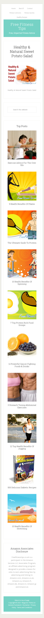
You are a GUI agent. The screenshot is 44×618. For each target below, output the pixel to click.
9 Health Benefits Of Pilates (22, 204)
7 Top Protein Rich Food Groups (21, 323)
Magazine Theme (27, 603)
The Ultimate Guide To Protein (22, 243)
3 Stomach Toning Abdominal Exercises (22, 406)
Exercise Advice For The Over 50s (22, 164)
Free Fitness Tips (22, 26)
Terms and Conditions (24, 607)
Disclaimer (26, 605)
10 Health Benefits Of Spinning (22, 282)
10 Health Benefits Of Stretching (22, 527)
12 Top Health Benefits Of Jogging (22, 447)
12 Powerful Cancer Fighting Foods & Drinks (22, 365)
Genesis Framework (15, 605)
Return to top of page (22, 600)
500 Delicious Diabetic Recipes (22, 487)
